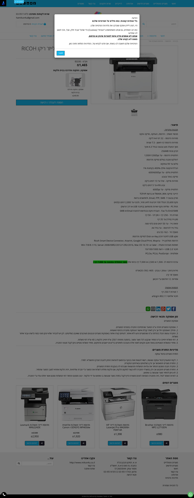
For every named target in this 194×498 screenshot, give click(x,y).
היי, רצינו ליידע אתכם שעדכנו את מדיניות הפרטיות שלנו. (113, 25)
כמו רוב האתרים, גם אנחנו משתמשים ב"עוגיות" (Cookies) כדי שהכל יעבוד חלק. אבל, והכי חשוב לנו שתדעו (97, 34)
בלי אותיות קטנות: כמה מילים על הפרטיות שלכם (114, 20)
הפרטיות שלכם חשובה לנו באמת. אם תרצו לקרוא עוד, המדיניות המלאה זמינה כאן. (103, 43)
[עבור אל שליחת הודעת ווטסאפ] (190, 494)
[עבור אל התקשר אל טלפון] (4, 494)
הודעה (97, 30)
